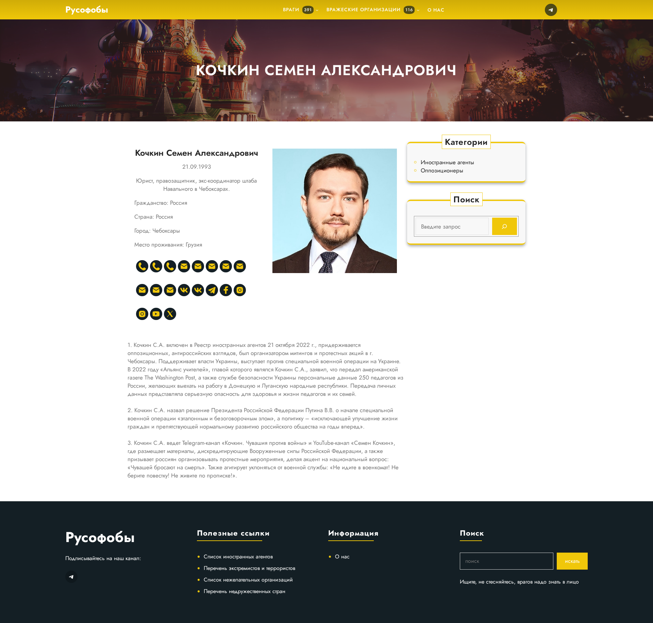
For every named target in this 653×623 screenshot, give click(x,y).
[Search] (504, 226)
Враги (297, 9)
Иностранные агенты (447, 162)
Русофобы (86, 9)
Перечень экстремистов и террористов (249, 568)
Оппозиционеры (442, 170)
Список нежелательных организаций (248, 580)
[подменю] (317, 10)
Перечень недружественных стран (244, 591)
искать (572, 561)
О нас (342, 556)
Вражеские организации (369, 9)
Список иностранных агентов (238, 556)
